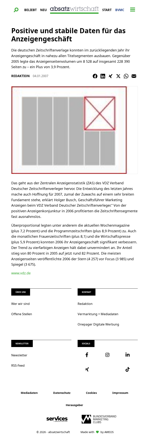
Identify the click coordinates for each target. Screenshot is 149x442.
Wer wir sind (20, 304)
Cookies (91, 393)
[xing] (88, 369)
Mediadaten (29, 393)
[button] (16, 10)
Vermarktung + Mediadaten (98, 314)
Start (107, 10)
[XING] (110, 76)
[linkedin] (128, 354)
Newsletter (19, 355)
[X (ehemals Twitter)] (118, 76)
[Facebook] (95, 76)
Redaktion (85, 304)
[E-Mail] (134, 76)
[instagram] (108, 354)
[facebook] (88, 354)
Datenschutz (61, 393)
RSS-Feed (18, 365)
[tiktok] (128, 369)
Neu (43, 10)
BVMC (119, 10)
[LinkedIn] (103, 76)
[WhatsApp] (126, 76)
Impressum (120, 393)
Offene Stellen (21, 314)
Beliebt (30, 10)
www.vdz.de (21, 273)
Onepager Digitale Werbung (98, 324)
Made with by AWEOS (97, 432)
